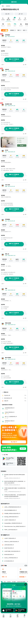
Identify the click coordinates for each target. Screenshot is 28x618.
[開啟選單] (2, 2)
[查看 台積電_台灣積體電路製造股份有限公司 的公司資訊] (14, 507)
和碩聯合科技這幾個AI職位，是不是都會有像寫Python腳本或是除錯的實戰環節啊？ (15, 495)
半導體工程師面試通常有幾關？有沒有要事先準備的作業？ (14, 489)
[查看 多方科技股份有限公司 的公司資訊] (14, 561)
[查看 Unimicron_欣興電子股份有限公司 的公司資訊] (14, 541)
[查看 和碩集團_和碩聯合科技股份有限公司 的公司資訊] (14, 513)
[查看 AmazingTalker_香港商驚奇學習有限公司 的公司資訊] (14, 523)
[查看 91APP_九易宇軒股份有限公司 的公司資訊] (14, 529)
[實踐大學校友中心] (14, 400)
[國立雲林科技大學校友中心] (14, 398)
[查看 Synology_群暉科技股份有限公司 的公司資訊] (14, 516)
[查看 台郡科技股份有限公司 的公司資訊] (14, 544)
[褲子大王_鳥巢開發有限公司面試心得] (14, 417)
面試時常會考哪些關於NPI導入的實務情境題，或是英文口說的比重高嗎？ (14, 482)
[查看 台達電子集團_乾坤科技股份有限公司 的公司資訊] (14, 551)
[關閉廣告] (25, 584)
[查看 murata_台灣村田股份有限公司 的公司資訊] (14, 557)
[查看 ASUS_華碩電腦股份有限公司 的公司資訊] (14, 510)
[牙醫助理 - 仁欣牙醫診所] (9, 573)
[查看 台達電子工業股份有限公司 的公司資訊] (14, 520)
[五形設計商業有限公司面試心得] (14, 413)
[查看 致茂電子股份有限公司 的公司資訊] (14, 548)
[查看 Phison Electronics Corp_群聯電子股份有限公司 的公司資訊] (14, 526)
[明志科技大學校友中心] (14, 395)
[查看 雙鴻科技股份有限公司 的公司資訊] (14, 554)
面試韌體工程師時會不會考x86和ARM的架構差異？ (14, 475)
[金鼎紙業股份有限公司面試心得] (14, 409)
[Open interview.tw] (1, 581)
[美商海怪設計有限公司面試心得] (14, 422)
